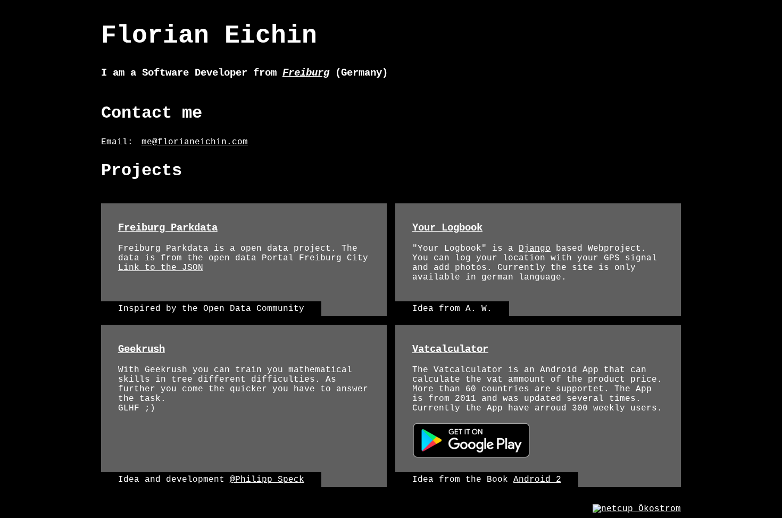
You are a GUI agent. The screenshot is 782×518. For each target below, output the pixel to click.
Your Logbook (447, 228)
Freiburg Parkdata (168, 228)
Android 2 (537, 479)
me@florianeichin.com (195, 142)
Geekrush (141, 349)
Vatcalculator (450, 349)
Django (535, 248)
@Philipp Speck (267, 479)
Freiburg (305, 73)
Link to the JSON (160, 268)
